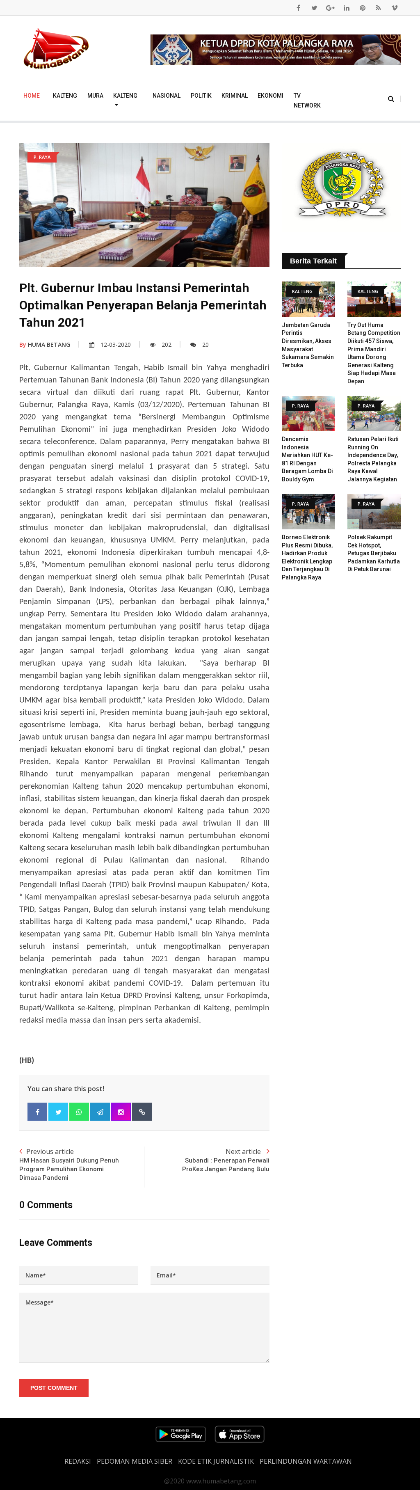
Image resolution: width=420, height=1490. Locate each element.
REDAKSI (77, 1461)
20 (205, 344)
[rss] (378, 8)
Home (31, 95)
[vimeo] (394, 8)
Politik (201, 95)
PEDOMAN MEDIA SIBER (134, 1461)
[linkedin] (346, 8)
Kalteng (65, 95)
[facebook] (298, 8)
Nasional (166, 95)
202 (166, 344)
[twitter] (314, 8)
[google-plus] (330, 8)
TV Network (307, 100)
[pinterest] (362, 8)
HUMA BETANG (44, 344)
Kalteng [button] (125, 95)
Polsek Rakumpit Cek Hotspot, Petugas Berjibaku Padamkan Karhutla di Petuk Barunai (373, 553)
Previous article (69, 1164)
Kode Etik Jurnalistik (216, 1461)
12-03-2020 (115, 344)
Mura (95, 95)
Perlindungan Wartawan (306, 1461)
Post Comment (54, 1388)
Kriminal (234, 95)
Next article (225, 1160)
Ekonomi (270, 95)
